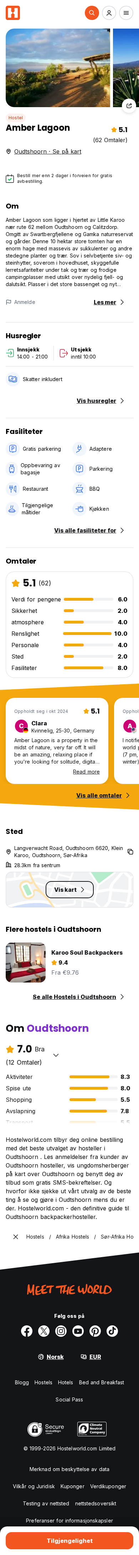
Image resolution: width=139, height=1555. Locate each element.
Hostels (43, 1382)
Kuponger (72, 1486)
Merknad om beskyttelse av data (69, 1469)
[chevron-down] (56, 1055)
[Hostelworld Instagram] (61, 1331)
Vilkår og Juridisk (34, 1486)
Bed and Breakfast (101, 1382)
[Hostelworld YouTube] (78, 1331)
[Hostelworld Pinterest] (95, 1331)
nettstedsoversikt (96, 1503)
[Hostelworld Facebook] (26, 1331)
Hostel (16, 117)
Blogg (22, 1382)
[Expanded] (15, 1236)
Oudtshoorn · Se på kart (47, 151)
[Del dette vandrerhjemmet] (129, 106)
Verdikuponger (108, 1486)
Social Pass (69, 1399)
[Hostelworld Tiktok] (112, 1331)
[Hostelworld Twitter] (44, 1331)
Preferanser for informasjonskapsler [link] (69, 1521)
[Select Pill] (92, 13)
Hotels (65, 1382)
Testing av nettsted (46, 1503)
